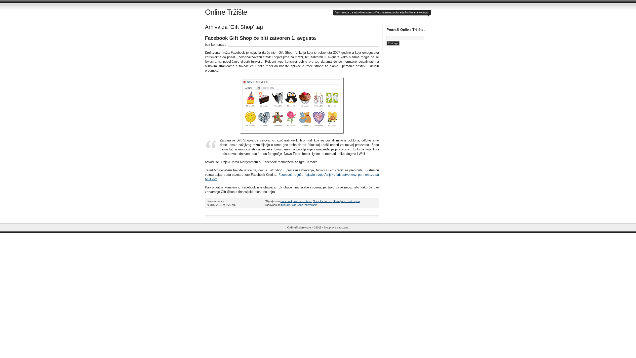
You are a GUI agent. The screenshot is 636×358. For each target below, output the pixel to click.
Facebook (286, 201)
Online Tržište (226, 12)
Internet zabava (302, 201)
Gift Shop (297, 204)
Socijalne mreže (322, 201)
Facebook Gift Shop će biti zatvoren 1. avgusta (260, 38)
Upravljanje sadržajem (346, 201)
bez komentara (215, 44)
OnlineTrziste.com (299, 227)
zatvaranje (311, 204)
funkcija (285, 204)
